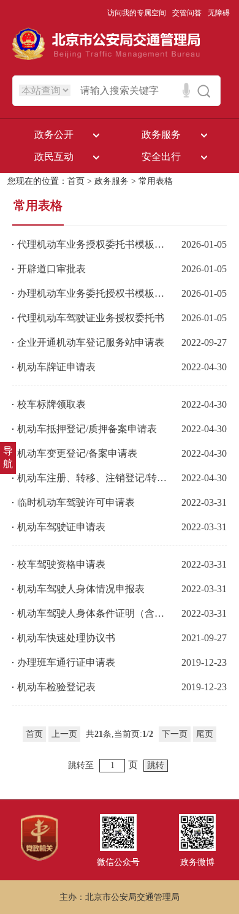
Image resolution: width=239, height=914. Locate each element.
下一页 (175, 734)
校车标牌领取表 (51, 404)
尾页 (204, 734)
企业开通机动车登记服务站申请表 (90, 342)
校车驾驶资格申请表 (61, 564)
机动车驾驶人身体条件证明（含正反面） (92, 613)
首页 (76, 181)
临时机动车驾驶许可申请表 (76, 502)
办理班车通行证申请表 (66, 662)
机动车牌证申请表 (56, 367)
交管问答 (187, 13)
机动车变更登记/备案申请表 (77, 453)
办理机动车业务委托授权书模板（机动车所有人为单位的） (92, 293)
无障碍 (219, 13)
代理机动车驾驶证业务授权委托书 (90, 318)
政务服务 (111, 181)
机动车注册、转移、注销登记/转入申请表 (92, 478)
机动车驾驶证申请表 (61, 527)
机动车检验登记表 (56, 687)
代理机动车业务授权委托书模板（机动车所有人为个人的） (92, 244)
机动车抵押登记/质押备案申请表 (87, 429)
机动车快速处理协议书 (66, 638)
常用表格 (155, 181)
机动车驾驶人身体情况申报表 (81, 589)
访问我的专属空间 (136, 13)
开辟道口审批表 (51, 269)
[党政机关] (39, 858)
